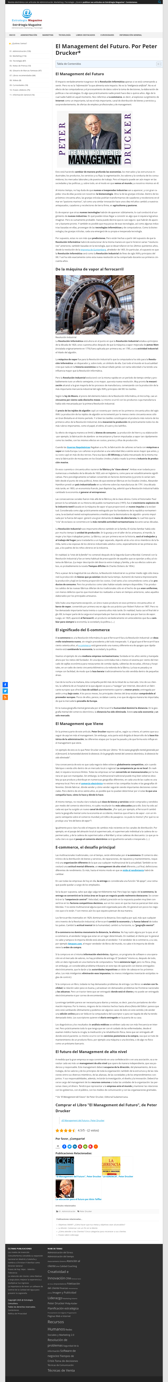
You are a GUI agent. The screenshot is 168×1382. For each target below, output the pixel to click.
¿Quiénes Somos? (19, 43)
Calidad (63, 1266)
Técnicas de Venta (61, 1370)
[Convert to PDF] (90, 1146)
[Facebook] (5, 684)
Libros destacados (85, 35)
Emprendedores (60, 1284)
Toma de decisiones (66, 1361)
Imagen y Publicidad (64, 1292)
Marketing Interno (70, 1298)
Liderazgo (55, 1298)
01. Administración (67, 1211)
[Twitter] (5, 691)
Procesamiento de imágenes (57, 1313)
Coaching (72, 1266)
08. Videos (14, 80)
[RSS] (5, 697)
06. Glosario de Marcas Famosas (24, 70)
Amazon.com (75, 943)
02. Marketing (16, 56)
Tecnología (65, 35)
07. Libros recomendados (21, 75)
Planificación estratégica (63, 1308)
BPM (57, 1266)
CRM (68, 1278)
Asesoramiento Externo (57, 1261)
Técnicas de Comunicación (61, 1365)
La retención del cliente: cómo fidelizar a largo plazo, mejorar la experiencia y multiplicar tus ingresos (25, 1279)
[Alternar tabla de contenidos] (157, 64)
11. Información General (20, 95)
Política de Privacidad (17, 1313)
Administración (29, 35)
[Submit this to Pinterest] (80, 1146)
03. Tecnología (16, 61)
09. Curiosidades (17, 85)
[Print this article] (85, 1146)
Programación (72, 1313)
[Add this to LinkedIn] (75, 1146)
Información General (130, 35)
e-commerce (84, 645)
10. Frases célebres (18, 90)
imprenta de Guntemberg (93, 249)
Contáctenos (131, 2)
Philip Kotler (71, 1303)
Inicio (12, 35)
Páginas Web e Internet (59, 1316)
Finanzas (64, 1288)
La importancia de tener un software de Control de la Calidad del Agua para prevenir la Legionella (25, 1290)
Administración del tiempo (61, 1256)
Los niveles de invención (18, 1252)
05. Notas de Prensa (18, 65)
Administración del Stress (60, 1252)
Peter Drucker (86, 1211)
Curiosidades (107, 35)
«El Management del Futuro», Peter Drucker (82, 1120)
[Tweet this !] (69, 1146)
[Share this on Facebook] (64, 1146)
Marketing (47, 35)
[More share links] (96, 1146)
